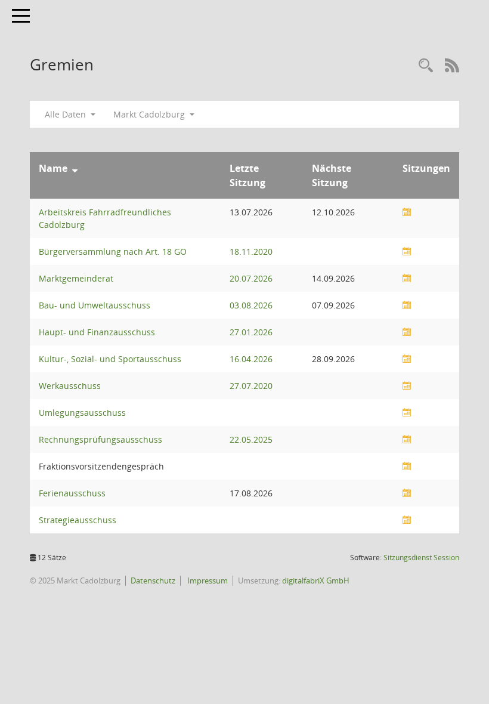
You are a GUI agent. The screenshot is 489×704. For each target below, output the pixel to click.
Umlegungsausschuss (82, 412)
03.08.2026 (251, 305)
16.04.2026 (251, 359)
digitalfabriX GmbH (315, 580)
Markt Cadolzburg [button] (150, 114)
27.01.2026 (251, 332)
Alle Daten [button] (66, 114)
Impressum (206, 580)
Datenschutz (153, 580)
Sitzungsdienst (421, 557)
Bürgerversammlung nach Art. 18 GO (113, 251)
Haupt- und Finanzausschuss (97, 332)
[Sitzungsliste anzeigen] (407, 212)
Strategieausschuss (77, 520)
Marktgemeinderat (76, 278)
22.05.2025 (251, 439)
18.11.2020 (251, 251)
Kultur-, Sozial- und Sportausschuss (110, 359)
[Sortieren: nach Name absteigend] (75, 168)
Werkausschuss (70, 385)
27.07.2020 (251, 385)
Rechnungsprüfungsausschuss (100, 439)
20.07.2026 (251, 278)
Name (53, 168)
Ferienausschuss (72, 493)
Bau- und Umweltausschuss (94, 305)
